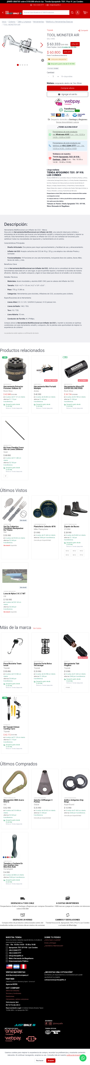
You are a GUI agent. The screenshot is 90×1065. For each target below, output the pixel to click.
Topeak (50, 30)
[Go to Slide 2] (20, 65)
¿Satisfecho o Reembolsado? (53, 946)
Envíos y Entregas (50, 943)
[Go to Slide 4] (25, 65)
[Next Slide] (41, 45)
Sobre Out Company (12, 991)
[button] (22, 45)
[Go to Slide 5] (27, 65)
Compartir (84, 30)
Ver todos (37, 628)
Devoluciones (10, 996)
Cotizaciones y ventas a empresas (17, 999)
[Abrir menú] (7, 12)
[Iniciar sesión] (77, 12)
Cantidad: (50, 72)
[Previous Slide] (3, 45)
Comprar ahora (67, 88)
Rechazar (39, 1060)
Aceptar (51, 1060)
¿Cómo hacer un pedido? (52, 940)
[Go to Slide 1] (18, 65)
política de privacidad (74, 1055)
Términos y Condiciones (13, 993)
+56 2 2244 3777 (38, 5)
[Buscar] (72, 12)
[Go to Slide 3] (22, 65)
